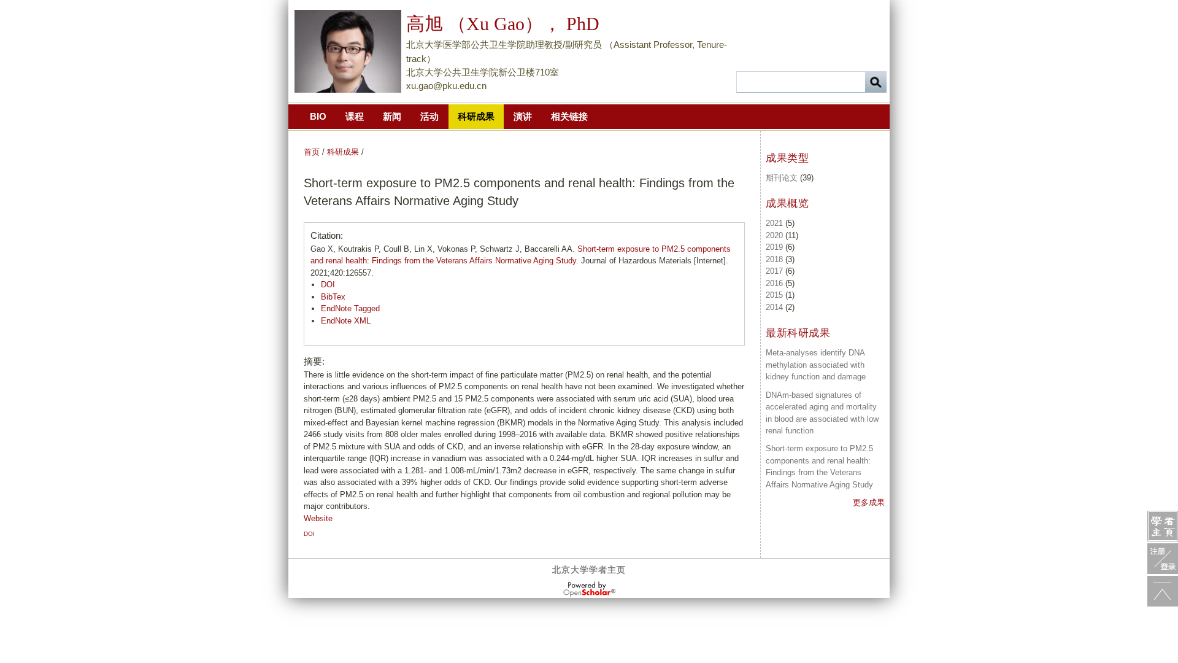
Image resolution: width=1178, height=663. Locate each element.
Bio (318, 116)
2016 (774, 283)
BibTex (333, 296)
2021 (774, 223)
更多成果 (869, 502)
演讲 (523, 116)
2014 (774, 307)
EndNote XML (346, 320)
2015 (774, 295)
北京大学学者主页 (589, 570)
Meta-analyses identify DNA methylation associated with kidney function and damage (816, 364)
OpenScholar (589, 589)
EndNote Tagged (350, 308)
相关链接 (569, 116)
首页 (312, 152)
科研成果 (476, 116)
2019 (774, 247)
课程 (354, 116)
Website (318, 518)
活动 (429, 116)
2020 (774, 235)
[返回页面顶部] (1162, 591)
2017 (774, 271)
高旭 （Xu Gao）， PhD (502, 24)
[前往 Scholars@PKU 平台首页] (1162, 526)
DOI (328, 284)
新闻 (392, 116)
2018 (774, 259)
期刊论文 (782, 177)
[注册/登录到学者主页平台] (1162, 558)
